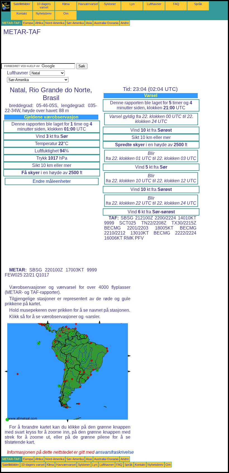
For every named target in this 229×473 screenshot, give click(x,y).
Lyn (132, 4)
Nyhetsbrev (44, 13)
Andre (125, 23)
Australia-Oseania (106, 23)
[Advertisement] (102, 50)
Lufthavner (154, 4)
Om (65, 13)
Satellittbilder (21, 4)
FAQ (176, 4)
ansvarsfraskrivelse (115, 452)
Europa (28, 23)
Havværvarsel (88, 4)
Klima (66, 4)
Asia (89, 23)
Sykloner (110, 4)
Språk (198, 4)
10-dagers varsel (44, 5)
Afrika (39, 23)
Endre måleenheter (52, 181)
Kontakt (21, 13)
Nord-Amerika (54, 23)
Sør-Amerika (75, 23)
